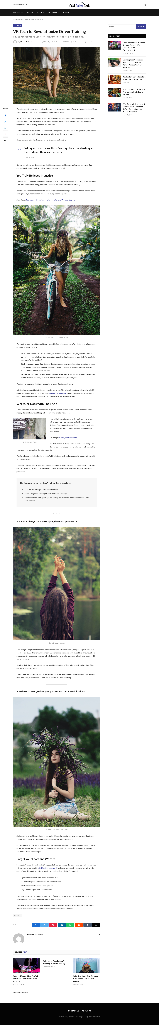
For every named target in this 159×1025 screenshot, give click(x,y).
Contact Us (73, 1011)
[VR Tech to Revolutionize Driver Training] (56, 75)
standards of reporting (57, 393)
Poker (30, 13)
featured (17, 916)
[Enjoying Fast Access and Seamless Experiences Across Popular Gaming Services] (114, 62)
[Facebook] (5, 115)
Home (15, 19)
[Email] (5, 140)
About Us (86, 1011)
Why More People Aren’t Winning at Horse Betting (54, 962)
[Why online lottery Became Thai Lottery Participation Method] (114, 92)
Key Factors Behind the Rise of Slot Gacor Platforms (134, 78)
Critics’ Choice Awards (48, 868)
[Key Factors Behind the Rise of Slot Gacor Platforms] (114, 79)
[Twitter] (5, 121)
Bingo (66, 13)
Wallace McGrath (26, 42)
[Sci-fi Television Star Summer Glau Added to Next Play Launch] (86, 965)
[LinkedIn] (5, 128)
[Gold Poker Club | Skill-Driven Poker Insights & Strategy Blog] (79, 4)
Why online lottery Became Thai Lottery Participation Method (134, 91)
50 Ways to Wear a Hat (68, 437)
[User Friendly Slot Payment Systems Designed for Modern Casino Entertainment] (114, 45)
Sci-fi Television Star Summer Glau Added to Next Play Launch (85, 978)
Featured (17, 26)
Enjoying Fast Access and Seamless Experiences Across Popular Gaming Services (133, 63)
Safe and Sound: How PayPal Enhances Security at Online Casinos (25, 978)
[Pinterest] (5, 134)
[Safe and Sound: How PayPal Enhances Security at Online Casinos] (26, 965)
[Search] (145, 4)
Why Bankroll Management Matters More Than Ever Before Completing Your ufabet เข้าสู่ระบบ (134, 108)
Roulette (18, 13)
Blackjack (53, 13)
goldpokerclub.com (93, 1017)
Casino (40, 13)
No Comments (78, 42)
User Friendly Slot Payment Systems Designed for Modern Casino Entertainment (134, 46)
